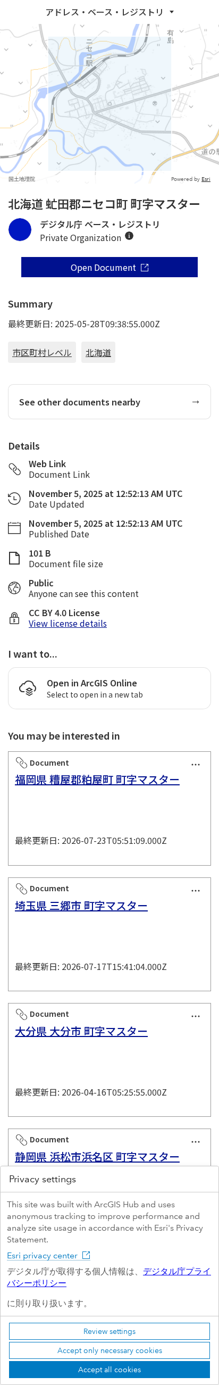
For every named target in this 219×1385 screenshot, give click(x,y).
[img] (129, 235)
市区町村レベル (42, 352)
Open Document (103, 267)
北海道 (98, 352)
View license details (68, 623)
